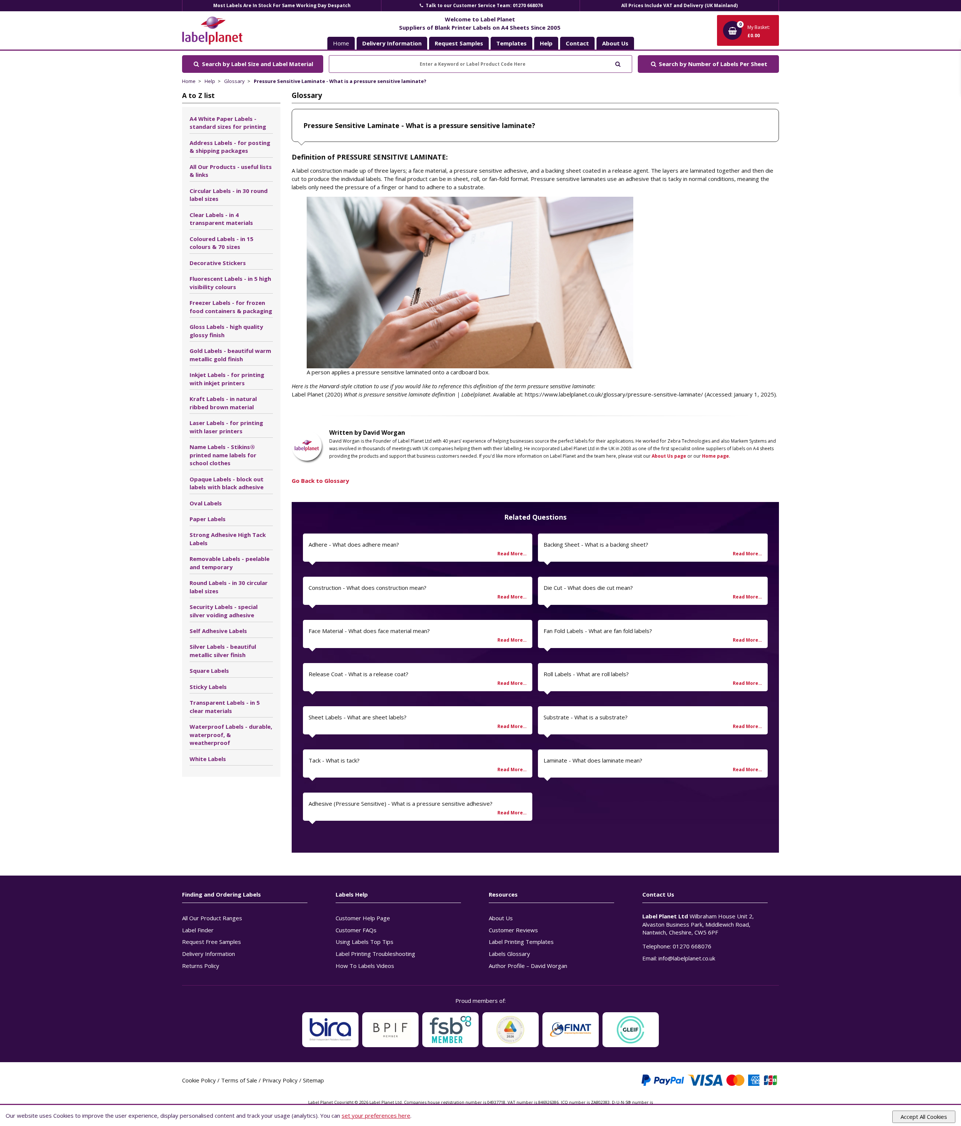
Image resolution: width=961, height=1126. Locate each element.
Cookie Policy (199, 1080)
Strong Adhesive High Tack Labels (228, 539)
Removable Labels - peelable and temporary (230, 563)
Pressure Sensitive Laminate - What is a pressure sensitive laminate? (340, 81)
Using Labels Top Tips (364, 941)
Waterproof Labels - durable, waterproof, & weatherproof (231, 735)
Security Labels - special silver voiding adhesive (224, 611)
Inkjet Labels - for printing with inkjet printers (227, 379)
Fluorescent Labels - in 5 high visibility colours (230, 283)
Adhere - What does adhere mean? (354, 544)
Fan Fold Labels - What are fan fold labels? (598, 631)
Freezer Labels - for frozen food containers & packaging (231, 307)
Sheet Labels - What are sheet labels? (358, 717)
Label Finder (198, 930)
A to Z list (198, 95)
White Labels (208, 759)
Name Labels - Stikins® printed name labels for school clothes (223, 455)
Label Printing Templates (521, 941)
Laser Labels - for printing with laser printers (226, 427)
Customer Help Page (363, 918)
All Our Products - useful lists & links (231, 171)
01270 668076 (692, 946)
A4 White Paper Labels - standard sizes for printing (228, 123)
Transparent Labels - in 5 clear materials (225, 706)
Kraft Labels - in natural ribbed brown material (223, 403)
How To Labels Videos (365, 965)
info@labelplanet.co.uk (686, 958)
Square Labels (209, 670)
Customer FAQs (356, 930)
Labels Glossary (509, 953)
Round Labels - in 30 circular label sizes (229, 587)
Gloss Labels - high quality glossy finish (226, 331)
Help (210, 81)
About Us (501, 918)
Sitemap (313, 1080)
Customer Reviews (513, 930)
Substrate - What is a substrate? (586, 717)
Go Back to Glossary (320, 480)
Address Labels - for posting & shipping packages (230, 147)
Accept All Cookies (924, 1116)
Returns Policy (200, 965)
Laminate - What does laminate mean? (593, 760)
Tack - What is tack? (334, 760)
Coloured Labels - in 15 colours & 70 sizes (221, 243)
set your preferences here (376, 1115)
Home (341, 43)
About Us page (669, 456)
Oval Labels (206, 503)
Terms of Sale (239, 1080)
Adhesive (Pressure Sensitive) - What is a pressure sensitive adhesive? (401, 803)
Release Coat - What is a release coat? (358, 674)
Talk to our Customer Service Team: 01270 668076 (484, 5)
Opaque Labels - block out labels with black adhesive (227, 483)
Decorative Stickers (218, 263)
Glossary (234, 81)
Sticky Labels (208, 686)
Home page (715, 456)
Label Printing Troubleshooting (375, 953)
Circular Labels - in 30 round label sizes (229, 195)
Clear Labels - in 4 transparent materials (221, 219)
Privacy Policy (280, 1080)
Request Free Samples (211, 941)
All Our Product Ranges (212, 918)
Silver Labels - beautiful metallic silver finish (223, 651)
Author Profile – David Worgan (528, 965)
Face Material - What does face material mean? (369, 631)
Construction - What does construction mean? (367, 587)
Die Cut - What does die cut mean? (588, 587)
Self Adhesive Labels (218, 631)
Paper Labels (208, 519)
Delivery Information (208, 953)
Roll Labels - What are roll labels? (586, 674)
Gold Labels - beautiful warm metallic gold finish (230, 355)
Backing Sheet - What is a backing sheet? (596, 544)
